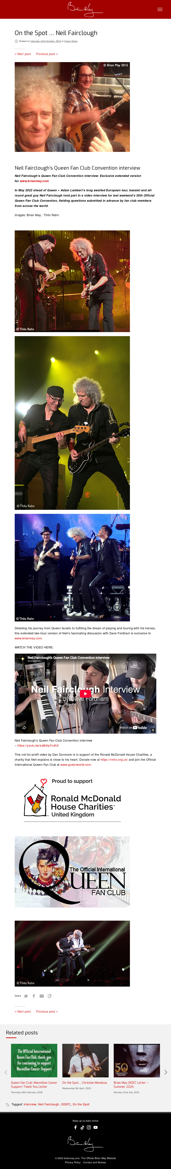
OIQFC (66, 1104)
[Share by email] (41, 996)
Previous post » (47, 54)
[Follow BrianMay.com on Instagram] (89, 1127)
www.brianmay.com (34, 181)
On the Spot (81, 1104)
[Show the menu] (160, 9)
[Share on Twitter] (25, 996)
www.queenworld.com (75, 764)
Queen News (70, 41)
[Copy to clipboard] (49, 996)
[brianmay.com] (85, 9)
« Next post (23, 54)
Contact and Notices (94, 1162)
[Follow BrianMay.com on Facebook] (75, 1127)
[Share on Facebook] (33, 996)
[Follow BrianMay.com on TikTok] (82, 1127)
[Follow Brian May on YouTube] (95, 1127)
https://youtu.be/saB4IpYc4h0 (38, 745)
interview (30, 1104)
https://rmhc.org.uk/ (114, 759)
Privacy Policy (72, 1162)
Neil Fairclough (48, 1104)
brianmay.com (72, 1158)
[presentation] (6, 1071)
